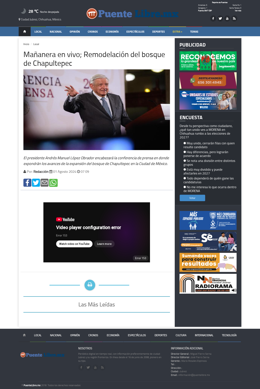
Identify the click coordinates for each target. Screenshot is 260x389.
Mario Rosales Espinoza (189, 360)
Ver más (238, 10)
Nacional (56, 32)
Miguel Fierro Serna (191, 353)
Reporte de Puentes (220, 2)
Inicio (26, 44)
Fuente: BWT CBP (205, 10)
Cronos (93, 32)
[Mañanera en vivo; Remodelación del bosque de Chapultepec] (27, 182)
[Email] (45, 182)
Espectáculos (135, 32)
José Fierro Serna (190, 357)
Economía (112, 32)
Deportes (158, 32)
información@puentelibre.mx (190, 375)
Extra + (177, 32)
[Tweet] (36, 182)
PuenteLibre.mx (32, 385)
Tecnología (229, 335)
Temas (194, 32)
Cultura (181, 335)
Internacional (204, 335)
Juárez (179, 371)
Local (38, 32)
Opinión (75, 32)
